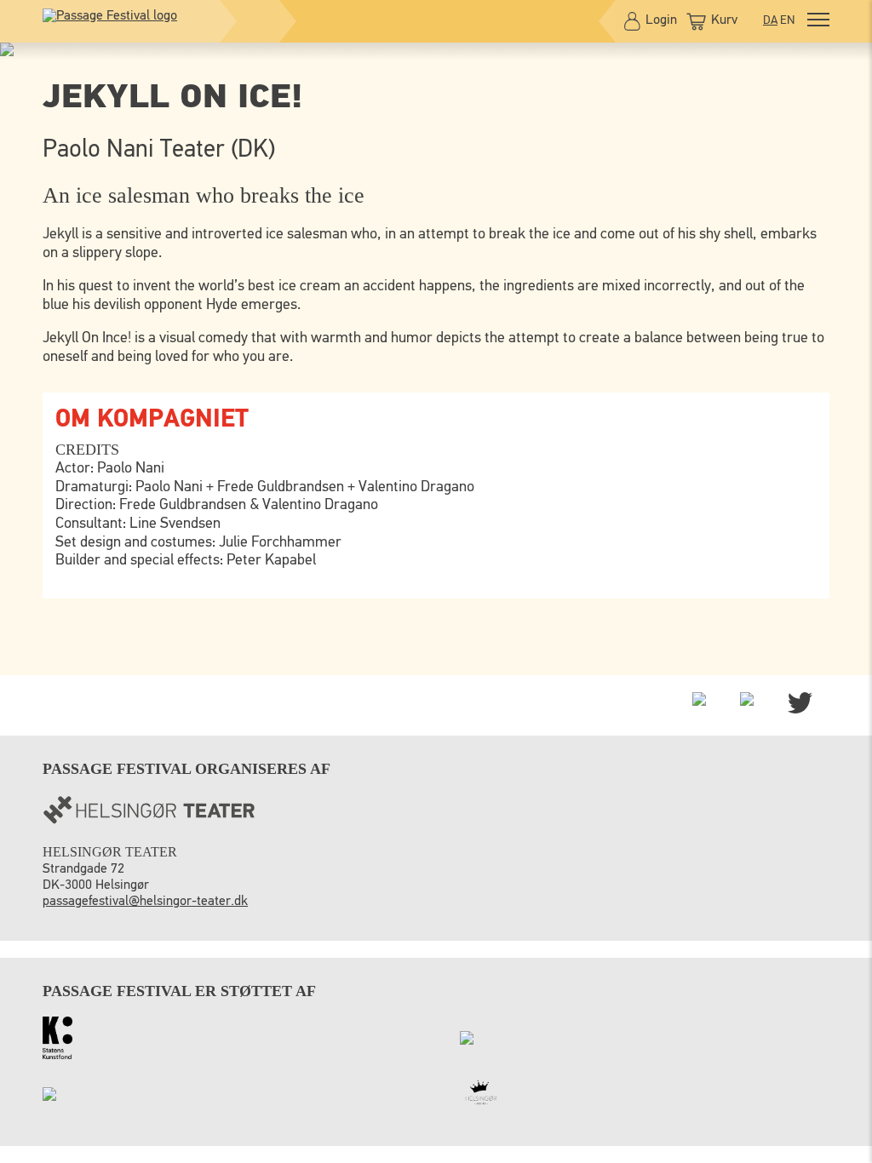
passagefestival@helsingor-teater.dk (145, 901)
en (787, 20)
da (770, 20)
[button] (818, 22)
